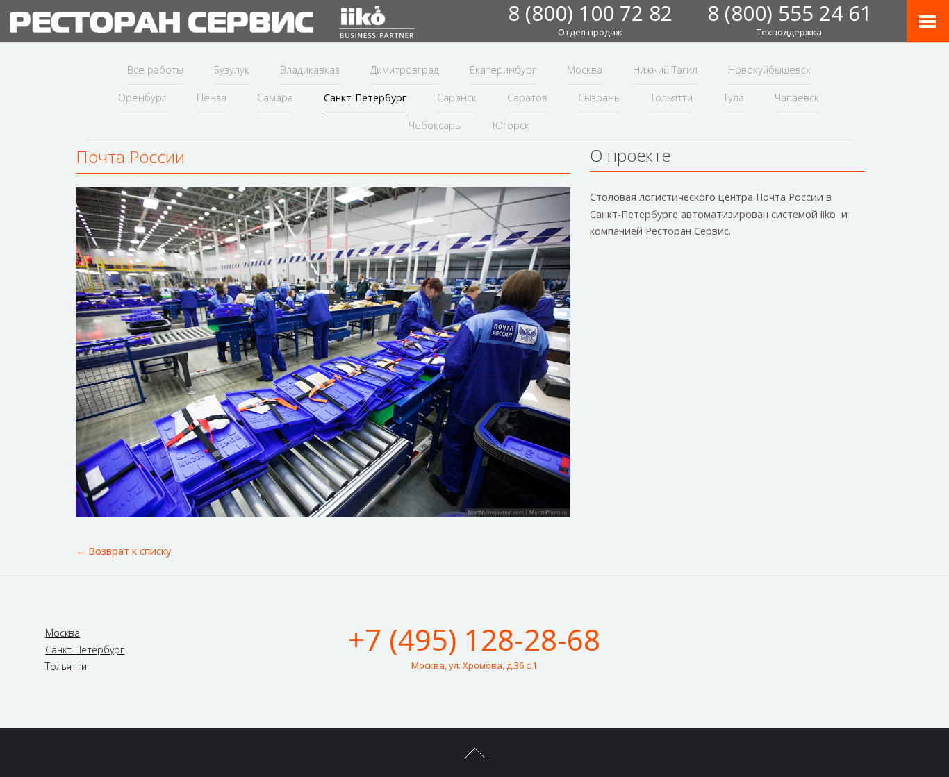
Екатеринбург (503, 69)
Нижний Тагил (665, 69)
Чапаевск (797, 97)
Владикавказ (310, 69)
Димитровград (404, 69)
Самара (275, 97)
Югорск (511, 125)
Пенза (211, 97)
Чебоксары (435, 125)
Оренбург (142, 97)
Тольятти (671, 97)
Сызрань (599, 97)
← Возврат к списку (123, 551)
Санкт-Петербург (365, 97)
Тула (733, 97)
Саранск (457, 97)
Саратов (527, 97)
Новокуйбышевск (769, 69)
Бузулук (231, 69)
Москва (584, 69)
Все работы (155, 69)
